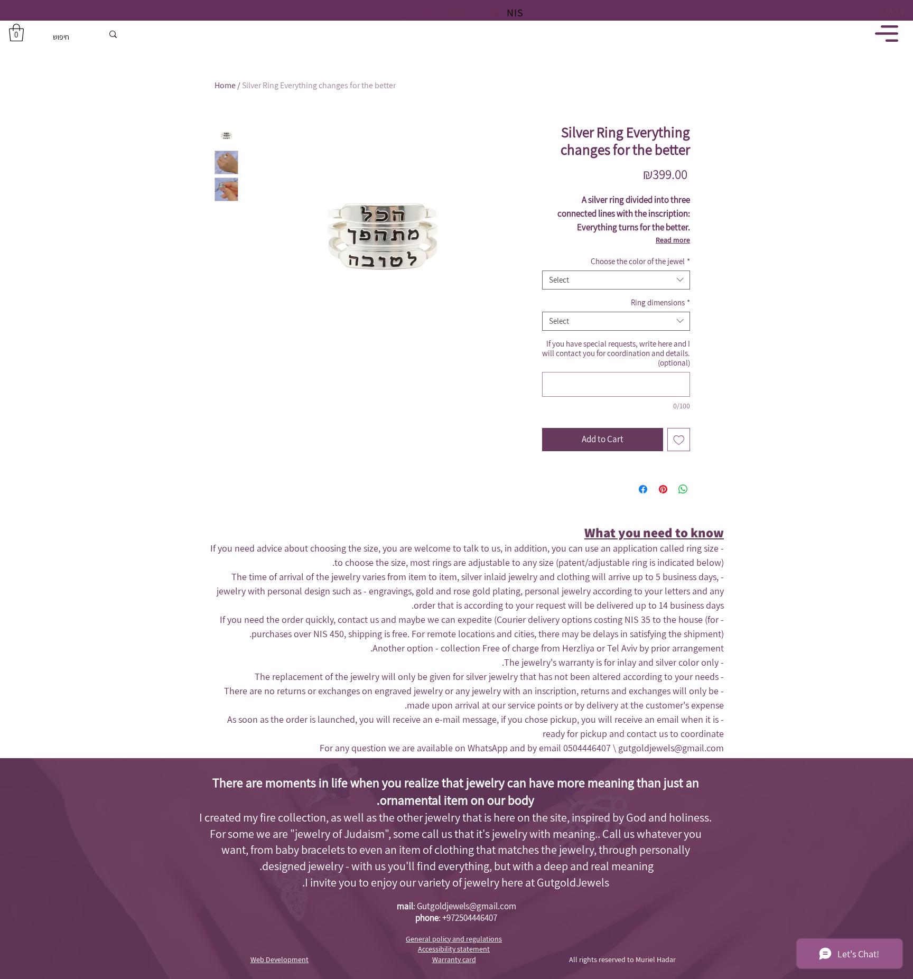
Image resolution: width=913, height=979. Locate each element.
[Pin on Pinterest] (663, 489)
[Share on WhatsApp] (683, 489)
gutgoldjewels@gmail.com (671, 748)
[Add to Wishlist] (679, 439)
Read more (673, 240)
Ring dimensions (660, 302)
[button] (16, 32)
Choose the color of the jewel (640, 261)
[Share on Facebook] (643, 489)
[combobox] (616, 280)
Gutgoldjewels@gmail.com (466, 906)
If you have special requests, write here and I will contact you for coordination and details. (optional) (616, 353)
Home (225, 85)
